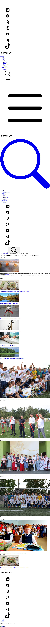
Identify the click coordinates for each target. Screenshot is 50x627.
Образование (5, 62)
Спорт (4, 65)
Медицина (4, 61)
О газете (3, 58)
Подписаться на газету (6, 59)
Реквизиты (4, 69)
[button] (8, 76)
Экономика (4, 66)
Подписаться (2, 56)
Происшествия (5, 196)
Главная (3, 57)
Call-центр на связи (4, 67)
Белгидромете (7, 274)
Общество (4, 63)
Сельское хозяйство (6, 64)
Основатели (5, 191)
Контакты (3, 201)
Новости (3, 60)
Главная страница (2, 253)
